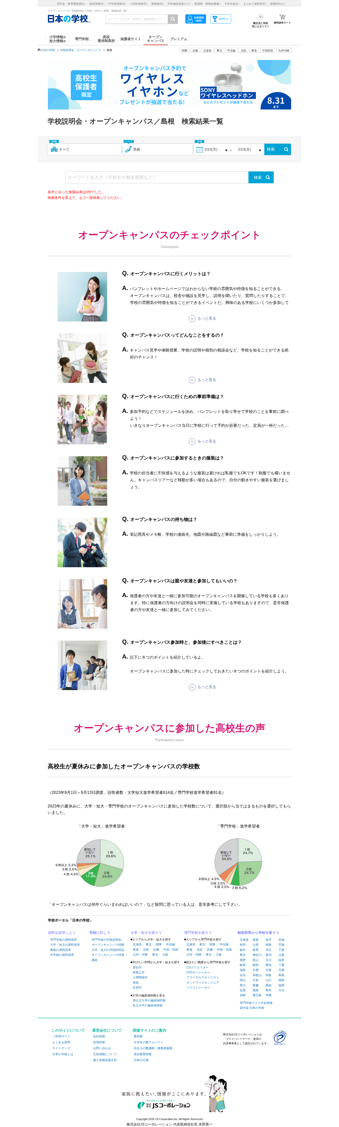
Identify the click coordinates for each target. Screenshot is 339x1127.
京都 (256, 970)
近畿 (156, 949)
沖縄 (268, 995)
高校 (95, 960)
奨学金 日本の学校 (252, 1008)
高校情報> (96, 3)
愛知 (268, 965)
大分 (281, 990)
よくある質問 (61, 1042)
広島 (256, 980)
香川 (243, 985)
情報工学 (139, 972)
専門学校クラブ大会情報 (256, 1003)
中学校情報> (117, 3)
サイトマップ (61, 1048)
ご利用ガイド (61, 1036)
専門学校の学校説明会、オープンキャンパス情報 (108, 942)
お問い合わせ (102, 1048)
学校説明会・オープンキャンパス (80, 50)
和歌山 (257, 975)
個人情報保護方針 (105, 1060)
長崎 (256, 990)
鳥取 (268, 975)
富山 (256, 960)
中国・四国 (170, 949)
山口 (268, 980)
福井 (281, 960)
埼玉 (268, 950)
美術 (136, 982)
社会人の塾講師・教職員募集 (153, 1048)
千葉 (281, 950)
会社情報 (99, 1036)
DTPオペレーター (198, 972)
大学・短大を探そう (146, 933)
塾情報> (157, 3)
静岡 (256, 965)
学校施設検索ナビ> (179, 3)
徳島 (281, 980)
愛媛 (256, 985)
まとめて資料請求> (255, 3)
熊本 (268, 990)
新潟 (268, 955)
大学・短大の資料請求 (65, 944)
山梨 (281, 955)
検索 (271, 149)
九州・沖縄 (140, 954)
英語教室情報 (143, 1054)
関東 (159, 944)
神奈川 (257, 955)
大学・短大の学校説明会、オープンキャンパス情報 (109, 952)
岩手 (268, 939)
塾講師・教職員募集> (208, 3)
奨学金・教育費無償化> (71, 3)
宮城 (281, 939)
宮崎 (243, 995)
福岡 (281, 985)
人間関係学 (140, 977)
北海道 (207, 50)
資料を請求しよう (62, 933)
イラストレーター (198, 987)
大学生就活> (231, 3)
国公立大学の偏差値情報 (149, 1000)
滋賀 (243, 970)
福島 (268, 944)
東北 (149, 944)
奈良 (243, 975)
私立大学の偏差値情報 (148, 1005)
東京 (155, 954)
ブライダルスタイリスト (202, 977)
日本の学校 (48, 50)
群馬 (256, 950)
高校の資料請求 (60, 950)
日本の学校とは (62, 1054)
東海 (136, 949)
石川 (268, 960)
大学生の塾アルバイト (149, 1042)
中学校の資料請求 (62, 955)
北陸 (146, 949)
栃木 (243, 950)
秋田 (243, 944)
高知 (268, 985)
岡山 (243, 980)
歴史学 (137, 967)
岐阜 (243, 965)
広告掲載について (105, 1054)
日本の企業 (141, 1060)
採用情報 (99, 1042)
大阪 (165, 954)
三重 (281, 965)
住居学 (137, 987)
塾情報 (138, 1036)
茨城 (281, 944)
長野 (243, 960)
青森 (256, 939)
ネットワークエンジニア (202, 982)
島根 (281, 975)
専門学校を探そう (198, 933)
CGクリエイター (197, 967)
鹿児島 (257, 995)
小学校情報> (139, 3)
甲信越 (170, 944)
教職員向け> (277, 3)
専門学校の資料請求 (63, 939)
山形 (256, 944)
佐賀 (243, 990)
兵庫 (281, 970)
